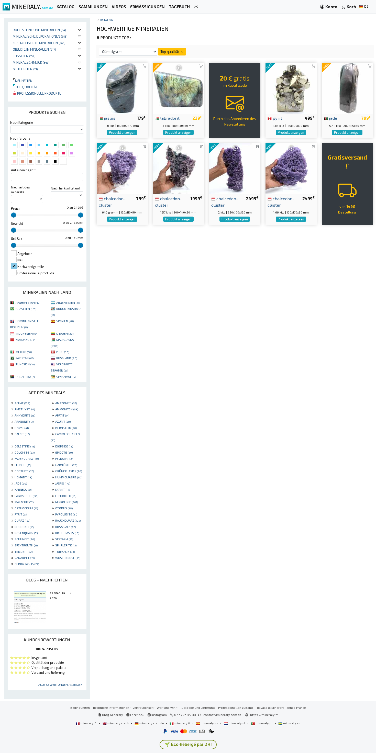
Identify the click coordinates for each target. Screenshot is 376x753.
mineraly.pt (264, 723)
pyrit (277, 117)
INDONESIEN (27, 333)
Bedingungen (80, 707)
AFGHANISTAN (28, 302)
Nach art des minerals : (20, 189)
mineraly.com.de (152, 723)
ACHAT (22, 403)
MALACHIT (24, 502)
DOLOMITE (25, 452)
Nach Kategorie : (22, 122)
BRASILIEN (26, 308)
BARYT (22, 428)
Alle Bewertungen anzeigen (60, 684)
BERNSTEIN (66, 428)
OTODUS (64, 508)
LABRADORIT (26, 496)
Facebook (136, 714)
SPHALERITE (65, 545)
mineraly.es (209, 723)
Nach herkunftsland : (66, 188)
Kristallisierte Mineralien (39, 43)
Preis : (15, 208)
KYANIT (62, 489)
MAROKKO (26, 339)
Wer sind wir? (166, 707)
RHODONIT (24, 527)
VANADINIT (25, 557)
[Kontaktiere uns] (196, 7)
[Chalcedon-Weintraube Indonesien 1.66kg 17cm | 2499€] (291, 168)
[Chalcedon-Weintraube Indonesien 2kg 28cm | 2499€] (234, 168)
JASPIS (62, 483)
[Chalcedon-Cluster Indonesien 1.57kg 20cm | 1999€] (178, 168)
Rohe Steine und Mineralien (39, 30)
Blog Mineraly (112, 714)
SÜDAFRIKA (25, 376)
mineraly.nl (237, 723)
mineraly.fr (89, 723)
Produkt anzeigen (122, 132)
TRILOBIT (23, 551)
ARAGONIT (24, 421)
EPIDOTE (64, 452)
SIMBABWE (65, 376)
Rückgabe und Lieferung (197, 707)
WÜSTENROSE (67, 557)
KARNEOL (23, 489)
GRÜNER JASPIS (68, 471)
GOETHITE (24, 471)
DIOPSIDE (64, 446)
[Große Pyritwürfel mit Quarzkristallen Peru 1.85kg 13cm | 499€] (291, 87)
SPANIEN (65, 321)
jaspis (109, 117)
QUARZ (22, 520)
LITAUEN (64, 333)
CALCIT (22, 434)
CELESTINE (25, 446)
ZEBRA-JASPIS (27, 564)
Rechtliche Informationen (111, 707)
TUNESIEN (25, 364)
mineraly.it (182, 723)
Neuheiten (22, 80)
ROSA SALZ (65, 527)
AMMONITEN (66, 409)
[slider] (13, 215)
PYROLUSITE (66, 514)
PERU (62, 352)
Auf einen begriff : (24, 170)
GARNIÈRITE (66, 465)
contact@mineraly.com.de (222, 714)
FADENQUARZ (27, 458)
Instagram (159, 714)
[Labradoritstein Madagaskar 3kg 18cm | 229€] (178, 87)
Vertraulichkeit (142, 707)
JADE (21, 483)
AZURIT (63, 421)
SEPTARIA (64, 539)
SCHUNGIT (25, 539)
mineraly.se (291, 723)
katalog (106, 19)
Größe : (16, 239)
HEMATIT (23, 477)
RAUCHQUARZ (68, 520)
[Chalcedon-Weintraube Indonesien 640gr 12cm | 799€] (122, 168)
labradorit (169, 117)
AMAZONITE (66, 403)
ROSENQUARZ (26, 533)
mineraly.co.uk (118, 723)
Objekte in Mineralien (34, 49)
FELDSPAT (64, 458)
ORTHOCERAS (26, 508)
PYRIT (21, 514)
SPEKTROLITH (26, 545)
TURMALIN (65, 551)
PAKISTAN (25, 358)
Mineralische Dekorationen (40, 36)
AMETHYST (25, 409)
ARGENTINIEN (68, 302)
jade (332, 117)
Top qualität (25, 87)
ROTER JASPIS (67, 533)
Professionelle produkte (38, 93)
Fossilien (24, 56)
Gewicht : (18, 223)
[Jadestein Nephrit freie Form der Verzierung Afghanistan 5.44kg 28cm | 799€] (347, 87)
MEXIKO (24, 352)
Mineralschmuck (31, 62)
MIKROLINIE (66, 502)
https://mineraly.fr (264, 714)
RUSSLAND (66, 358)
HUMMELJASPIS (68, 477)
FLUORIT (23, 465)
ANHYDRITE (25, 415)
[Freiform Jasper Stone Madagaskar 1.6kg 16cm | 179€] (122, 87)
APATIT (62, 415)
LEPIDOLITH (65, 496)
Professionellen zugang (236, 707)
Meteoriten (25, 69)
